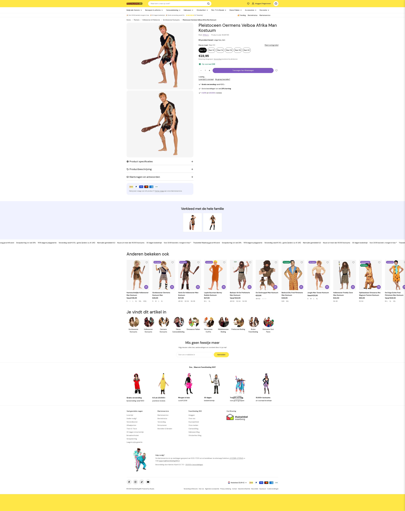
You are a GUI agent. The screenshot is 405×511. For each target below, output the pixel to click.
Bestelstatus (252, 15)
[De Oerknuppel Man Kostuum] (267, 275)
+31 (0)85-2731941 (236, 458)
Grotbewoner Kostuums (171, 20)
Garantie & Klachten (244, 489)
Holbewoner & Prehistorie (151, 20)
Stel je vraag (159, 191)
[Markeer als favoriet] (276, 70)
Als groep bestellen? (222, 79)
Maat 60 (247, 50)
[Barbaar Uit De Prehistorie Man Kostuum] (241, 275)
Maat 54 (220, 50)
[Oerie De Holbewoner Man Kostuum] (189, 275)
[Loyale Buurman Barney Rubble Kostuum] (215, 275)
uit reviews (212, 93)
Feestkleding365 (137, 489)
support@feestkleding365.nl (169, 461)
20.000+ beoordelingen (194, 465)
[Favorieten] (248, 4)
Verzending (217, 59)
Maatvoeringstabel (271, 45)
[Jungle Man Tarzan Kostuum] (318, 275)
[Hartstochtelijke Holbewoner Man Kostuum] (138, 275)
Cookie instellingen (272, 489)
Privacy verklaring (225, 489)
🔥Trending (241, 15)
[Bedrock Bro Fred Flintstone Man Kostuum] (293, 275)
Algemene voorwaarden (212, 489)
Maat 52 (211, 50)
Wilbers (206, 35)
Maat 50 (203, 50)
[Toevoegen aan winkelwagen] (353, 287)
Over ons (201, 489)
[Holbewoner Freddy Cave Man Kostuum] (344, 275)
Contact (234, 489)
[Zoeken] (208, 3)
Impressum (262, 489)
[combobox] (179, 3)
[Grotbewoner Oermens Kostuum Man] (163, 275)
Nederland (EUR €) (237, 483)
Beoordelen (254, 489)
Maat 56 (229, 50)
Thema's (136, 20)
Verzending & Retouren (191, 489)
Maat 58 (238, 50)
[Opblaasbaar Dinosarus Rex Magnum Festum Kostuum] (370, 275)
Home (129, 20)
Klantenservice (265, 15)
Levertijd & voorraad (206, 79)
